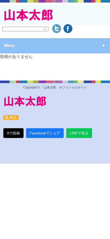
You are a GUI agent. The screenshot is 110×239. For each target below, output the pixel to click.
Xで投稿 (13, 133)
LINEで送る (79, 133)
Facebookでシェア (45, 133)
